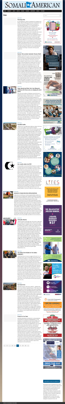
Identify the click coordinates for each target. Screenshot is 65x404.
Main (21, 52)
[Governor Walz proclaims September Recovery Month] (9, 58)
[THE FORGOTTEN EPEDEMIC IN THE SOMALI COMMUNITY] (9, 257)
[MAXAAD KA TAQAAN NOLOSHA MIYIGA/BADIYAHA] (8, 197)
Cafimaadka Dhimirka (22, 220)
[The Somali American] (32, 5)
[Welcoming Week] (9, 24)
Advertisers (33, 11)
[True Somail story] (9, 289)
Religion (22, 11)
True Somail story (21, 285)
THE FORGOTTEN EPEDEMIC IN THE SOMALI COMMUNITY (27, 253)
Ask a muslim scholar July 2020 (24, 164)
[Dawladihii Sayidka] (9, 129)
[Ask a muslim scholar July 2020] (9, 168)
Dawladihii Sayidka (21, 124)
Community (9, 11)
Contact (37, 11)
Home (5, 11)
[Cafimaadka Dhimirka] (9, 224)
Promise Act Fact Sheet (22, 316)
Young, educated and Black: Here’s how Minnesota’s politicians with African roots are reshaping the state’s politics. (29, 89)
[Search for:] (51, 15)
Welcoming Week (21, 19)
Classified (27, 11)
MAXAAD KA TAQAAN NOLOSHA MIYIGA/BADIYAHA (25, 193)
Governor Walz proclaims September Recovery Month (29, 54)
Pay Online (42, 11)
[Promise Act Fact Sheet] (9, 321)
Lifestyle (18, 11)
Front (18, 52)
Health (14, 11)
